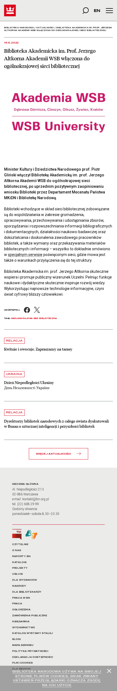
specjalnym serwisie (25, 254)
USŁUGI (17, 574)
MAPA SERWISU (23, 645)
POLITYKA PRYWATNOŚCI (30, 651)
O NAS (16, 550)
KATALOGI (19, 562)
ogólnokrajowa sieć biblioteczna (34, 318)
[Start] (10, 10)
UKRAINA (14, 374)
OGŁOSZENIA (21, 609)
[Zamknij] (109, 671)
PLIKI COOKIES (22, 662)
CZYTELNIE (20, 544)
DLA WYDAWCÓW (24, 580)
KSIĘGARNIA (20, 621)
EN (97, 10)
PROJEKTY (20, 568)
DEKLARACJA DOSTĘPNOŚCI (32, 657)
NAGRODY (19, 585)
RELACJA (14, 341)
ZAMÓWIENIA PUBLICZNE (29, 615)
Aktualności (45, 27)
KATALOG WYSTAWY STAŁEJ (32, 633)
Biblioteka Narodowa (19, 27)
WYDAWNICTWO (23, 627)
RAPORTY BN (21, 556)
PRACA (17, 603)
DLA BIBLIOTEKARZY (27, 591)
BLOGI (16, 639)
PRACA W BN (21, 597)
